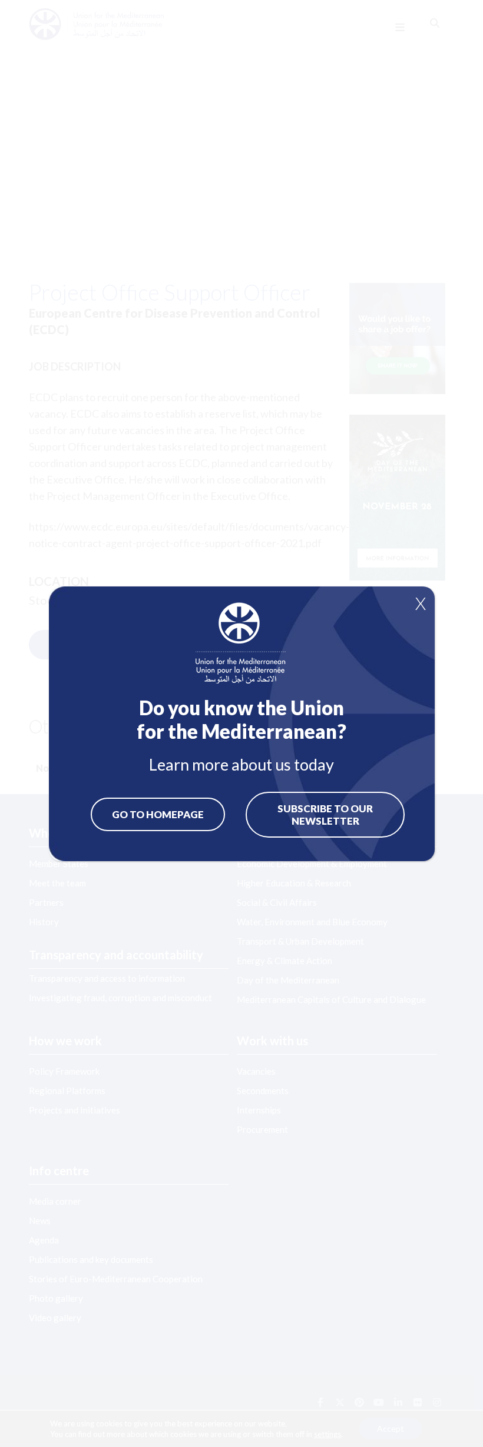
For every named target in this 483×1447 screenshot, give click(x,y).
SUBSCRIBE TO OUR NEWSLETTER (325, 814)
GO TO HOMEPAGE (158, 814)
